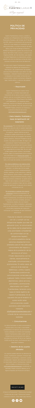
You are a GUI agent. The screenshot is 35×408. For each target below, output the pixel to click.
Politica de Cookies (24, 394)
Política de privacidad (25, 392)
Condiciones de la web (11, 394)
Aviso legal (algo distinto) (23, 396)
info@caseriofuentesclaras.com (19, 311)
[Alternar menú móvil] (31, 8)
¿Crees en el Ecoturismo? (10, 392)
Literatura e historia (9, 396)
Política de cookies (23, 155)
